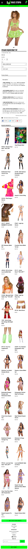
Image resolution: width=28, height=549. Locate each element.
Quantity (3, 57)
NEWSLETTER (14, 538)
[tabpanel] (14, 27)
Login (14, 527)
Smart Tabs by (22, 115)
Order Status (14, 526)
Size (2, 62)
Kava (26, 115)
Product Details (4, 75)
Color (2, 66)
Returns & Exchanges (14, 531)
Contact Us (14, 532)
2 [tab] (14, 47)
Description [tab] (5, 79)
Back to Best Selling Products (15, 520)
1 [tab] (13, 47)
